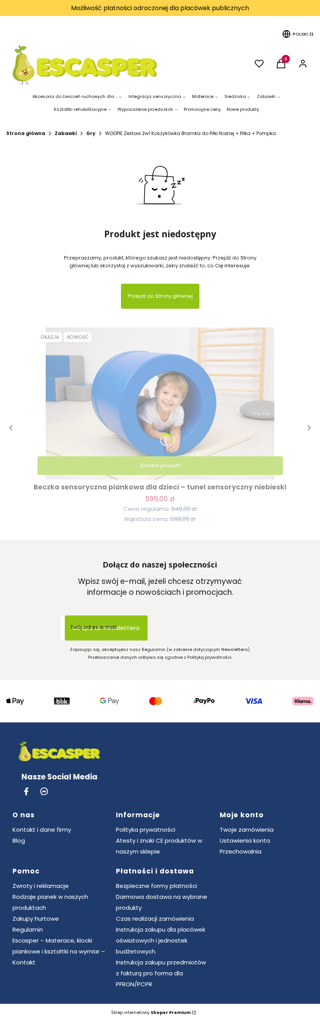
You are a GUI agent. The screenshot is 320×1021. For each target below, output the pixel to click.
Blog (18, 840)
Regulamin (27, 929)
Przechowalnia (240, 851)
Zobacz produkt (160, 465)
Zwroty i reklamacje (40, 886)
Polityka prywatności (145, 829)
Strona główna (25, 133)
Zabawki (66, 133)
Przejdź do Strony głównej (160, 296)
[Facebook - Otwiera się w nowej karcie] (26, 791)
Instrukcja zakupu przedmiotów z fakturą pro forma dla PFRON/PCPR (161, 973)
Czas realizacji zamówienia (155, 918)
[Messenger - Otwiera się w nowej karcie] (44, 791)
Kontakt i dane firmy (41, 829)
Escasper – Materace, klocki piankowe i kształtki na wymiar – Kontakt (58, 951)
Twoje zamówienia (247, 829)
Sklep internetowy (151, 1012)
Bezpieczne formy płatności (156, 886)
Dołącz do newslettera (106, 628)
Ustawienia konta (245, 840)
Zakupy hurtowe (35, 918)
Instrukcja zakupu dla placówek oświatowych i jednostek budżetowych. (160, 940)
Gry (91, 133)
